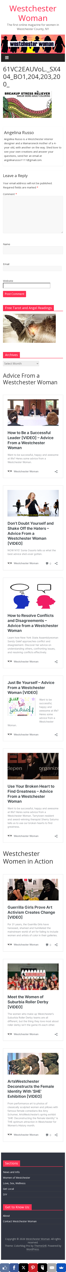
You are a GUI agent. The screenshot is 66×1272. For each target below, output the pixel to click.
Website (8, 281)
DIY (5, 1194)
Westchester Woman (32, 13)
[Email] (52, 1267)
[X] (23, 1267)
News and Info (11, 1172)
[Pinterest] (33, 1267)
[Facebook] (14, 1267)
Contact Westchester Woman (20, 1221)
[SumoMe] (61, 1267)
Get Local (8, 1188)
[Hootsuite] (42, 1267)
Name (6, 244)
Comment (10, 194)
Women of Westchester (16, 1177)
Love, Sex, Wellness (14, 1183)
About (6, 1215)
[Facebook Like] (5, 1267)
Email (6, 264)
